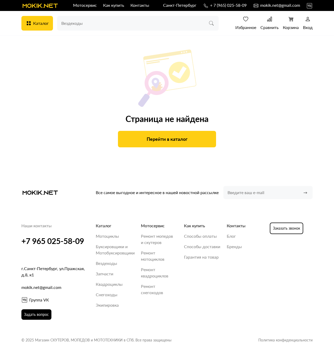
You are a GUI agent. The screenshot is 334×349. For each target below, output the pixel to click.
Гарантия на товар (201, 256)
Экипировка (107, 305)
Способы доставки (202, 246)
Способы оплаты (200, 236)
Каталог (41, 23)
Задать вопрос (36, 314)
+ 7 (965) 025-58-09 (228, 5)
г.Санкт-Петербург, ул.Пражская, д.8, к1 (53, 271)
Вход (308, 27)
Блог (231, 236)
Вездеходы (106, 263)
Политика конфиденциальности (285, 340)
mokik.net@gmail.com (279, 5)
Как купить (113, 5)
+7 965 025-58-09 (52, 241)
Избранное (245, 27)
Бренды (234, 246)
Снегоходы (106, 294)
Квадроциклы (109, 284)
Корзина (291, 27)
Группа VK (39, 299)
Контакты (139, 5)
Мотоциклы (107, 236)
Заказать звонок (286, 228)
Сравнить (269, 27)
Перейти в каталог (167, 139)
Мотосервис (85, 5)
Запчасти (104, 273)
